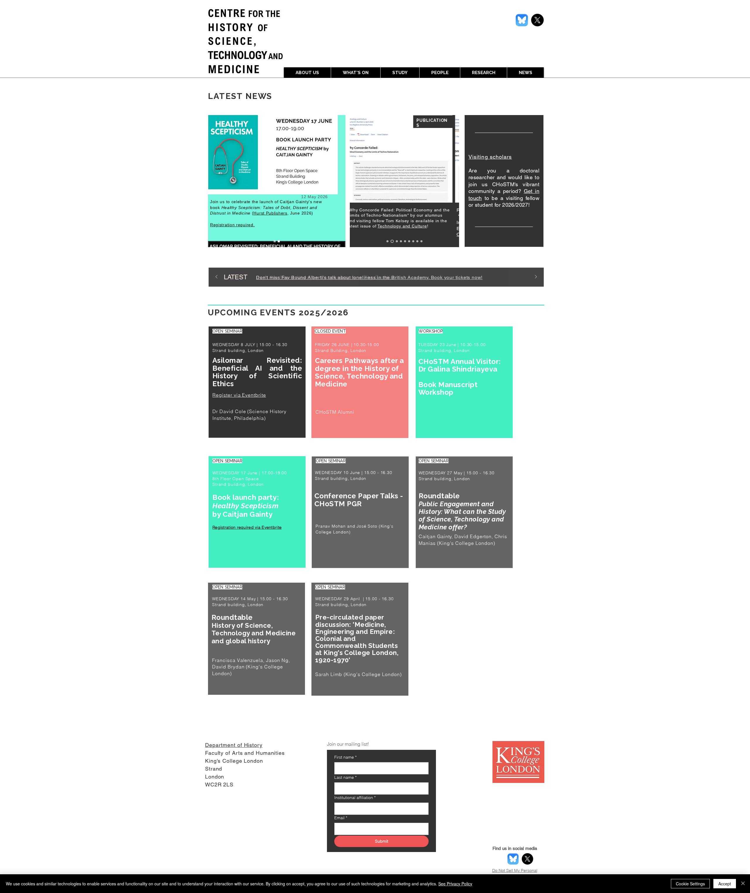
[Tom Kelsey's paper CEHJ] (397, 241)
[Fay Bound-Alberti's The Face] (401, 241)
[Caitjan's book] (417, 241)
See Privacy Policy (455, 884)
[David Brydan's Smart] (405, 241)
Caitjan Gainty (435, 536)
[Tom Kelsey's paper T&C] (392, 241)
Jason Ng (277, 660)
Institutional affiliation (355, 797)
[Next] (536, 277)
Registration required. (232, 231)
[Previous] (216, 277)
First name (345, 757)
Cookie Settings (690, 884)
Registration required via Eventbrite (247, 527)
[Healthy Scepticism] (279, 241)
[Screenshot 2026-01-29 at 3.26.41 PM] (522, 20)
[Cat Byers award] (409, 241)
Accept (724, 884)
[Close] (742, 883)
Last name (345, 777)
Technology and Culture (407, 226)
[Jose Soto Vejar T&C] (387, 241)
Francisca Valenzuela (237, 660)
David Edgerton (472, 536)
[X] (537, 20)
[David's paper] (421, 241)
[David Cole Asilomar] (275, 241)
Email (340, 817)
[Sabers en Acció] (413, 241)
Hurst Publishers (270, 219)
